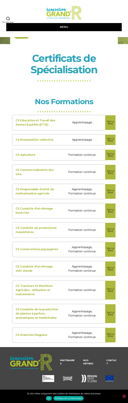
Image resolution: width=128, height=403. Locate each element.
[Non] (124, 396)
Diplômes (32, 42)
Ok (48, 398)
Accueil (18, 42)
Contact (111, 362)
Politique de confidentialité (68, 398)
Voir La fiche (110, 122)
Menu (64, 27)
